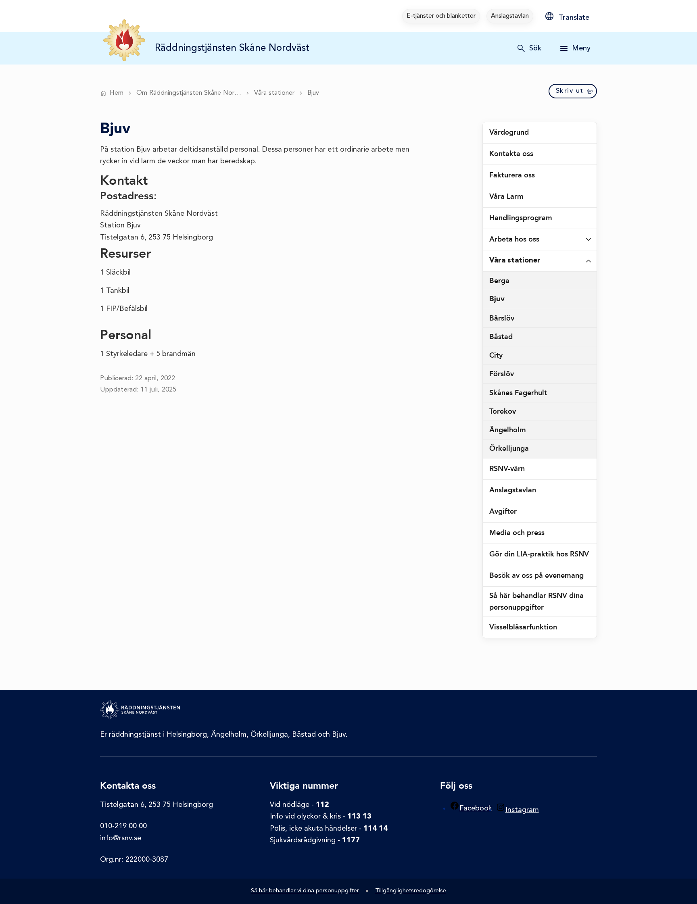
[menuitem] (441, 16)
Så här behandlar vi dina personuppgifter (305, 891)
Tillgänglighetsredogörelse (410, 891)
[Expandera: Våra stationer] (588, 261)
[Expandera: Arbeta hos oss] (588, 239)
